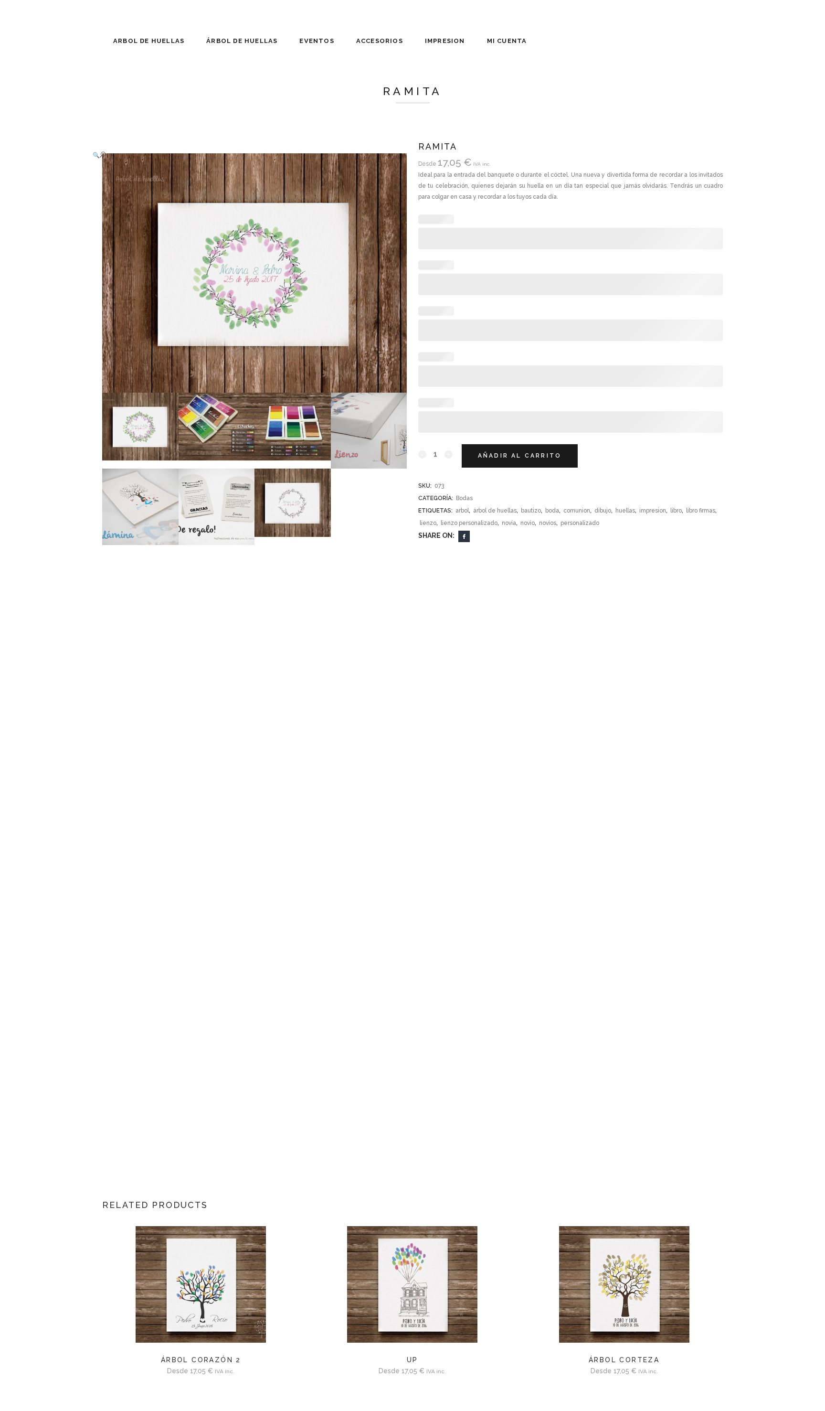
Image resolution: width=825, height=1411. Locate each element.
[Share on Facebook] (464, 536)
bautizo (531, 510)
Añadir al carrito (519, 455)
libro (676, 510)
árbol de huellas (495, 510)
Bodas (464, 498)
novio (527, 523)
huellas (625, 510)
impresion (652, 510)
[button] (245, 155)
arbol (462, 510)
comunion (576, 510)
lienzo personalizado (469, 523)
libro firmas (700, 510)
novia (509, 523)
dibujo (602, 510)
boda (552, 510)
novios (547, 523)
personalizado (580, 523)
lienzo (428, 523)
